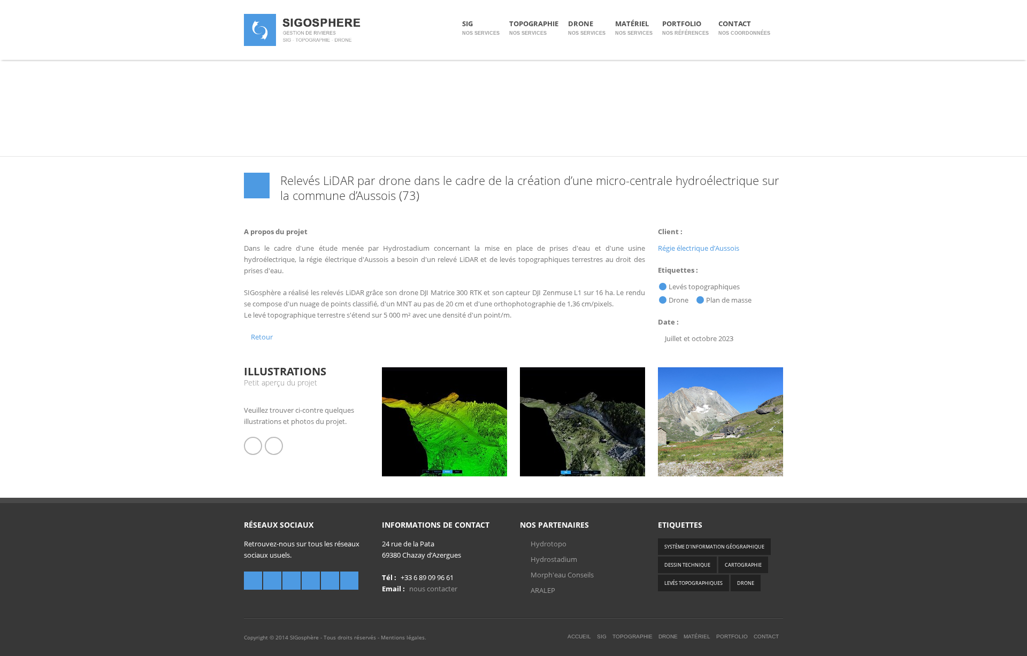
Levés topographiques (693, 583)
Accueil (579, 636)
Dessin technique (687, 564)
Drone (587, 27)
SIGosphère (304, 637)
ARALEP (543, 590)
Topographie (533, 27)
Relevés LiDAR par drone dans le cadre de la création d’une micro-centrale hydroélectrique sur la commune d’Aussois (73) (529, 187)
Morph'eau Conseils (562, 575)
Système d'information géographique (714, 546)
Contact (744, 27)
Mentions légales (403, 637)
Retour (261, 337)
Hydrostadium (554, 559)
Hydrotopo (548, 544)
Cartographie (743, 564)
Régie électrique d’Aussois (698, 248)
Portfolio (685, 27)
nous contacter (433, 588)
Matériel (634, 27)
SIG (481, 27)
